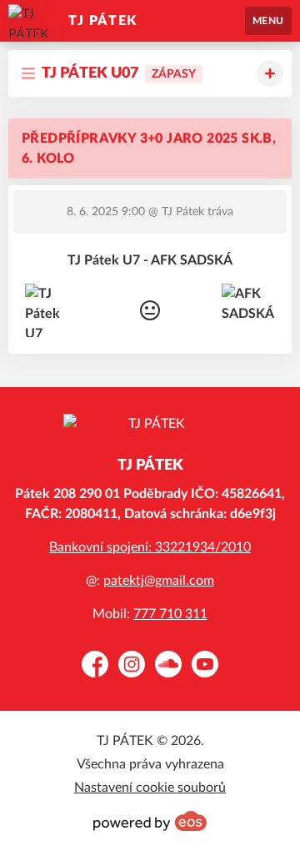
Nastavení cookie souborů (150, 787)
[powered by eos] (150, 821)
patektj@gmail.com (158, 580)
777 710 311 (170, 614)
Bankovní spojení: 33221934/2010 (150, 547)
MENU (268, 21)
